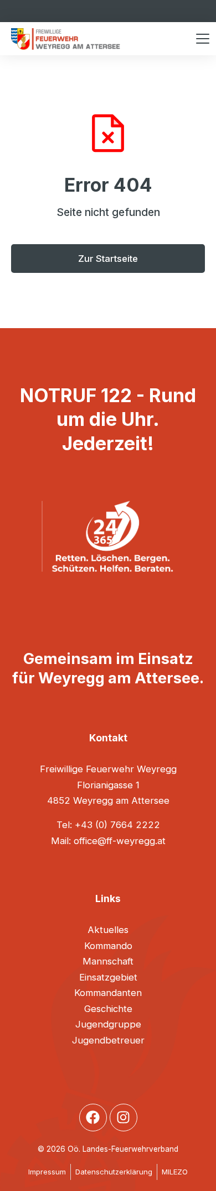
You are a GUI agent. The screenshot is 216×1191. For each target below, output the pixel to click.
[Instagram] (123, 1117)
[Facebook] (93, 1117)
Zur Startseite (108, 258)
